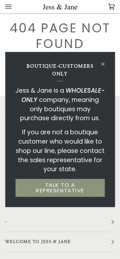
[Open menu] (14, 6)
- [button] (6, 221)
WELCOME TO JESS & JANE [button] (38, 241)
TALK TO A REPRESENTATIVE (60, 187)
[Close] (105, 61)
